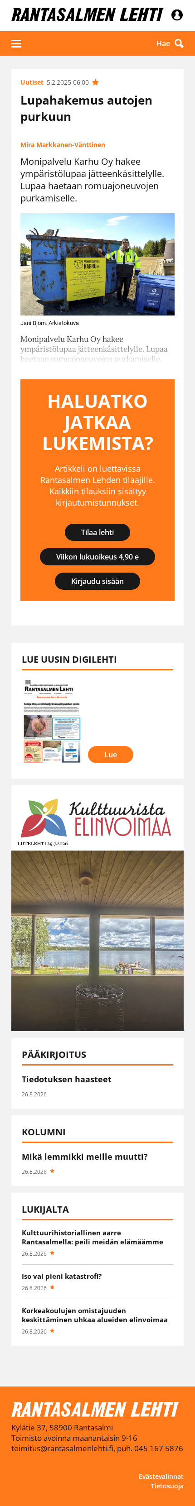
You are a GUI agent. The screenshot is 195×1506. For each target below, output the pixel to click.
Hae (163, 43)
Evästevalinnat (161, 1476)
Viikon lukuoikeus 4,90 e (97, 557)
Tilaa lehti (97, 532)
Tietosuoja (167, 1486)
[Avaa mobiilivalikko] (16, 43)
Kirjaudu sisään (97, 581)
